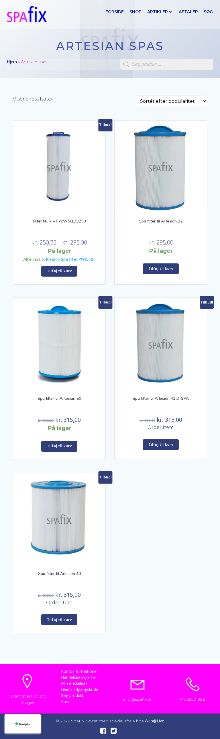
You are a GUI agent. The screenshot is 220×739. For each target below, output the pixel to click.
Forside (114, 11)
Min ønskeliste (74, 683)
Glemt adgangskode (79, 689)
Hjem (12, 61)
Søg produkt (72, 695)
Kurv (65, 701)
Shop (135, 11)
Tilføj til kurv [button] (59, 271)
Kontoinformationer (79, 671)
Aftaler (188, 11)
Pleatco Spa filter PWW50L (70, 259)
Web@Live (154, 721)
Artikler (157, 11)
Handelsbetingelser (78, 677)
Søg (208, 11)
